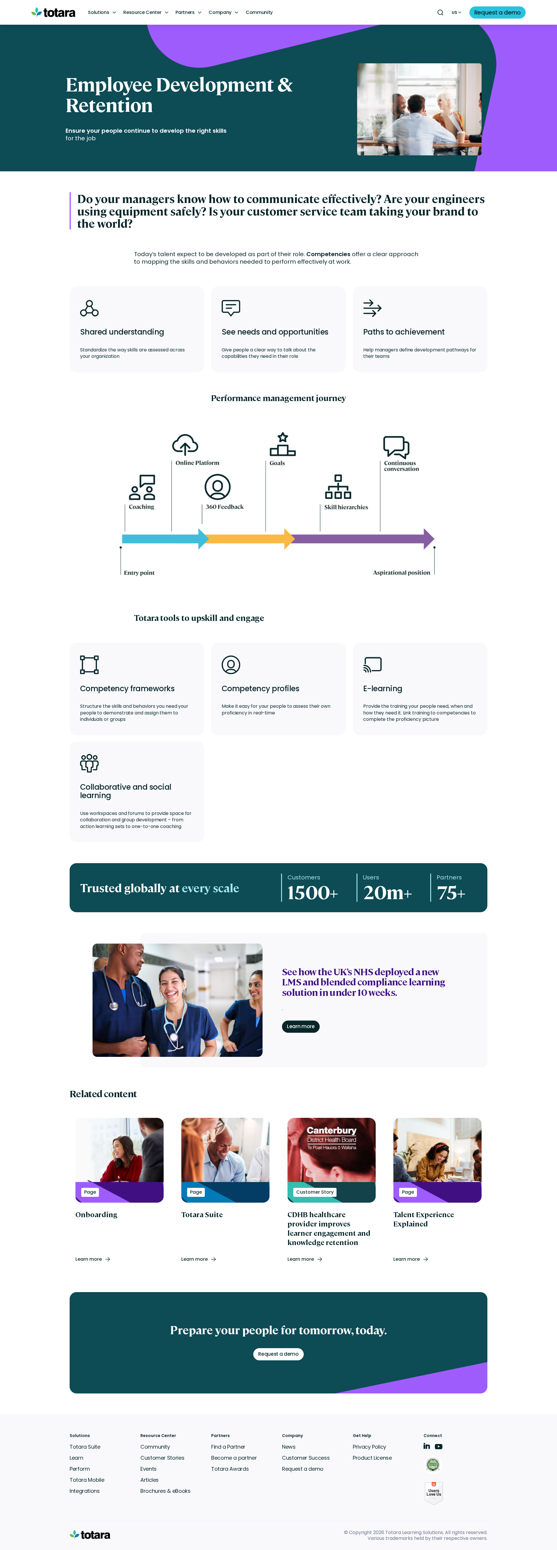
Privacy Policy (369, 1446)
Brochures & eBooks (165, 1491)
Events (148, 1468)
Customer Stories (162, 1457)
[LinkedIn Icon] (427, 1447)
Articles (149, 1479)
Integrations (85, 1491)
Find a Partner (228, 1446)
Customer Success (306, 1457)
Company (220, 12)
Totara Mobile (87, 1479)
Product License (372, 1457)
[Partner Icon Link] (434, 1465)
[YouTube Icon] (438, 1448)
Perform (80, 1468)
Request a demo (302, 1468)
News (289, 1446)
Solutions (98, 12)
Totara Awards (230, 1468)
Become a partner (234, 1457)
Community (259, 12)
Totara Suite (85, 1446)
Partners (185, 12)
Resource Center (142, 12)
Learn (76, 1457)
